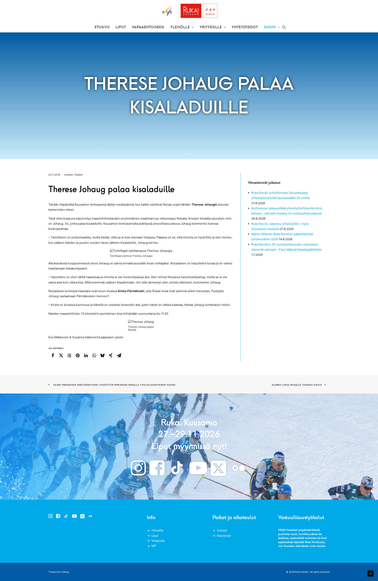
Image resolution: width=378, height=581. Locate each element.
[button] (284, 27)
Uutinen (68, 174)
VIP (153, 546)
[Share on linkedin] (86, 355)
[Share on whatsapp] (94, 355)
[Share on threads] (69, 355)
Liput (121, 27)
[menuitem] (102, 27)
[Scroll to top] (370, 573)
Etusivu (102, 27)
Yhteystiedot (245, 27)
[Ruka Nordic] (189, 11)
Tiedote (78, 174)
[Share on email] (119, 355)
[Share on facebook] (53, 355)
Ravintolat (224, 536)
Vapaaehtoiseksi (148, 27)
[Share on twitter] (61, 355)
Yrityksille (211, 27)
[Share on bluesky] (102, 355)
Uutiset (222, 530)
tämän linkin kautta (313, 546)
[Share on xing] (111, 355)
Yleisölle (180, 27)
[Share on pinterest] (78, 355)
